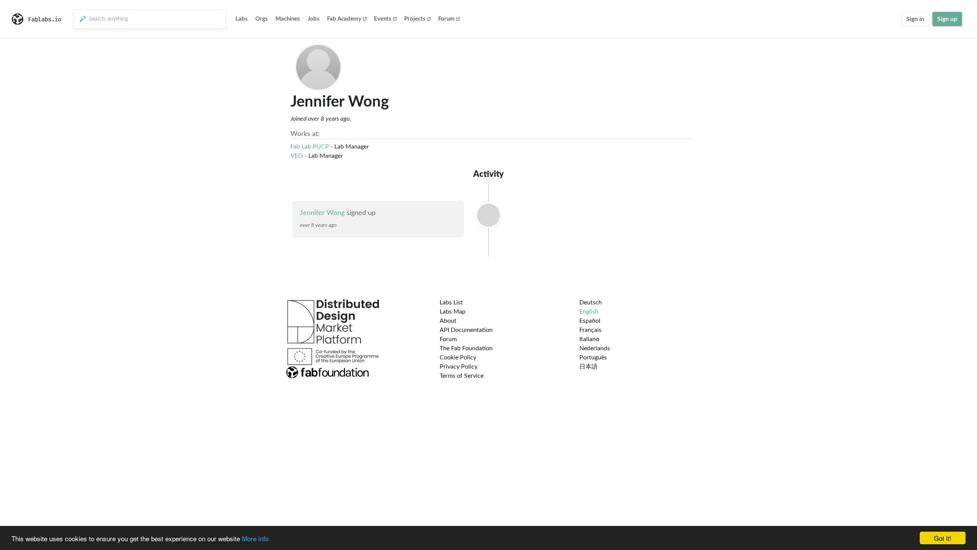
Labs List (451, 302)
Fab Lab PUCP (309, 147)
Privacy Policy (458, 367)
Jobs (313, 19)
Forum (446, 19)
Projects (415, 19)
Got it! (942, 538)
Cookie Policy (458, 357)
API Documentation (466, 330)
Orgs (261, 19)
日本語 (588, 367)
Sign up (947, 19)
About (448, 321)
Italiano (589, 339)
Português (593, 357)
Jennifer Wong (322, 213)
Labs (241, 19)
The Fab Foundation (466, 348)
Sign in (915, 19)
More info (255, 538)
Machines (288, 19)
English (588, 312)
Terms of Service (462, 376)
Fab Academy (344, 19)
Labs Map (453, 312)
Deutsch (590, 302)
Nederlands (594, 348)
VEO (296, 156)
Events (383, 19)
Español (589, 321)
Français (590, 330)
